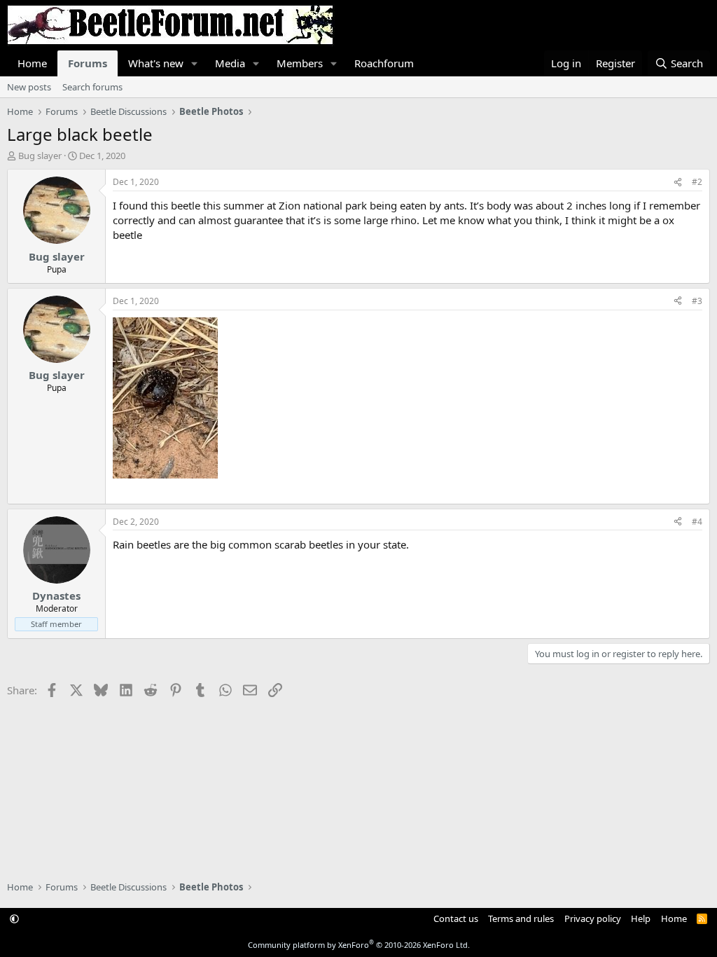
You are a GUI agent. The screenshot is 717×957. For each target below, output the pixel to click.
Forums (87, 63)
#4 (697, 522)
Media (230, 63)
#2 (697, 182)
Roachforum (384, 63)
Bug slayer (40, 155)
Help (640, 918)
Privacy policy (592, 918)
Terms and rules (521, 918)
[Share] (678, 182)
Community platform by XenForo (359, 944)
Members (300, 63)
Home (32, 63)
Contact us (455, 918)
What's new (155, 63)
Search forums (92, 87)
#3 (697, 301)
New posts (29, 87)
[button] (194, 63)
